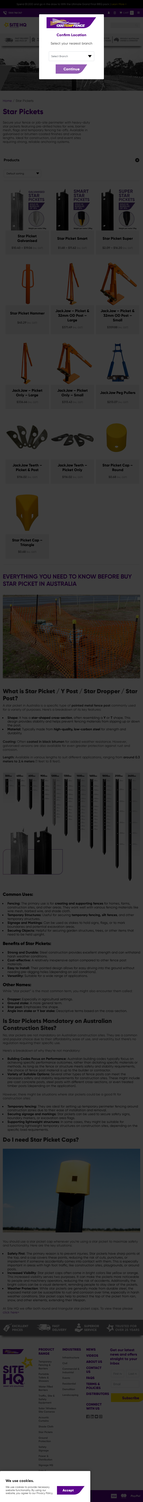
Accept (68, 1490)
